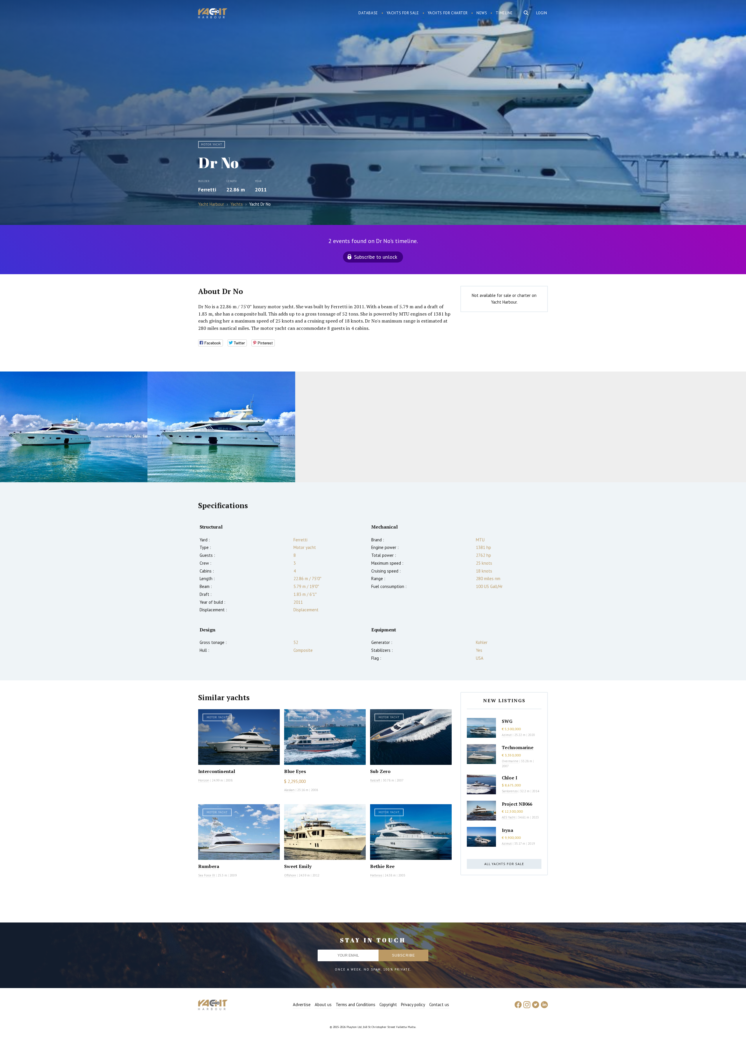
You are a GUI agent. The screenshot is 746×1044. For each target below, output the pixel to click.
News (481, 12)
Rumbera (208, 866)
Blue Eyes (295, 771)
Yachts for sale (403, 12)
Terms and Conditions (355, 1004)
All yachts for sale (504, 864)
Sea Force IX (206, 875)
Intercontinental (216, 771)
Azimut (507, 735)
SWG (507, 721)
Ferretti (207, 189)
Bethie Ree (382, 866)
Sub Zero (380, 771)
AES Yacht (508, 817)
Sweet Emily (298, 866)
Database (368, 12)
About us (323, 1004)
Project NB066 (517, 804)
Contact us (439, 1004)
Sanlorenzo (510, 791)
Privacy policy (413, 1004)
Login (541, 12)
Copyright (388, 1004)
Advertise (302, 1004)
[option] (73, 427)
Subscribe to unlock (375, 256)
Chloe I (509, 778)
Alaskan (289, 790)
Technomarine (518, 747)
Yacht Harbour (212, 14)
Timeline (504, 12)
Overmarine (510, 761)
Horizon (203, 780)
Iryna (507, 830)
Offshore (290, 875)
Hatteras (376, 875)
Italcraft (375, 780)
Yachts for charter (448, 12)
